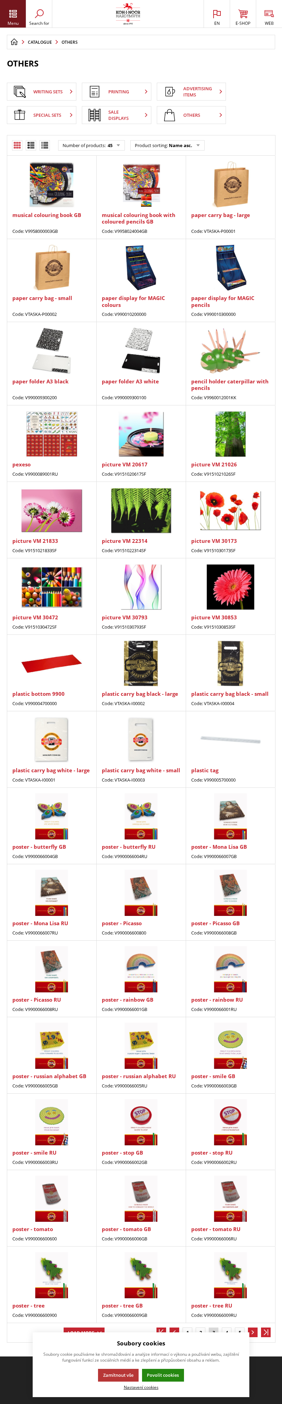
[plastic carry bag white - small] (141, 740)
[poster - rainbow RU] (230, 969)
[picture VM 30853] (230, 587)
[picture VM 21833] (51, 510)
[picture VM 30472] (51, 587)
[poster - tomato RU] (230, 1199)
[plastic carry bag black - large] (141, 663)
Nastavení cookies (141, 1387)
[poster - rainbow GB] (141, 969)
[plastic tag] (230, 740)
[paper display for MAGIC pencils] (230, 268)
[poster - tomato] (51, 1199)
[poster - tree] (51, 1275)
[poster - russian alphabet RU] (141, 1046)
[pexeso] (51, 434)
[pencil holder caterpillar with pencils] (230, 351)
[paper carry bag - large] (230, 184)
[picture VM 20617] (141, 434)
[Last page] (266, 1332)
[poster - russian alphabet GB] (51, 1046)
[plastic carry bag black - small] (230, 663)
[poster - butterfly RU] (141, 816)
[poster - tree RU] (230, 1275)
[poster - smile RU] (51, 1122)
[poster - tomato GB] (141, 1199)
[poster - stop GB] (141, 1122)
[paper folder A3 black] (51, 351)
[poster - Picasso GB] (230, 893)
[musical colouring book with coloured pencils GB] (141, 184)
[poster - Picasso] (141, 893)
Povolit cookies (163, 1375)
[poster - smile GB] (230, 1046)
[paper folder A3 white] (141, 351)
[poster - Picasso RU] (51, 969)
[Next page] (253, 1332)
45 (109, 145)
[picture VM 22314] (141, 510)
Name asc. (180, 145)
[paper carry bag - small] (51, 268)
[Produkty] (128, 14)
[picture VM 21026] (230, 434)
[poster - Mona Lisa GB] (230, 816)
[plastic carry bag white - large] (51, 740)
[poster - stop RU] (230, 1122)
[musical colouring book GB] (51, 184)
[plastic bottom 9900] (51, 663)
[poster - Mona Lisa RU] (51, 893)
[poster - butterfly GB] (51, 816)
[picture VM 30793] (141, 587)
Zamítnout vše (118, 1375)
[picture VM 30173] (230, 510)
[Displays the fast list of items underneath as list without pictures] (45, 145)
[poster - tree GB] (141, 1275)
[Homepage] (14, 42)
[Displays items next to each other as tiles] (31, 145)
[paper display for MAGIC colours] (141, 268)
